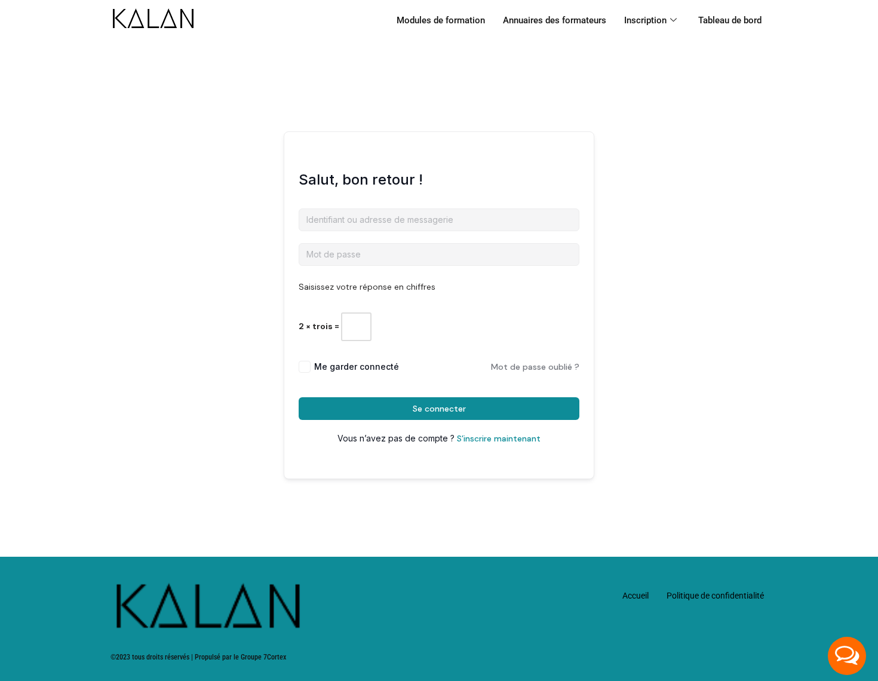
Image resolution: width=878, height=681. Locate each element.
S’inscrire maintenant (499, 438)
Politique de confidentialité (715, 595)
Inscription (645, 20)
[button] (847, 656)
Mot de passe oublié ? (535, 366)
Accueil (635, 595)
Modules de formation (441, 20)
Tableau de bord (730, 20)
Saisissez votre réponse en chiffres (367, 286)
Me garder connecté (356, 366)
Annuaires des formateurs (554, 20)
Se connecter (439, 408)
